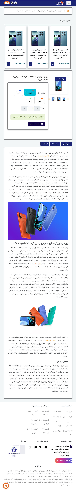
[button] (15, 2)
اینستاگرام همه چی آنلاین (62, 460)
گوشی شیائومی (44, 156)
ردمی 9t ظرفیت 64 (49, 340)
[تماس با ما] (6, 486)
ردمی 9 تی (37, 263)
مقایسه (59, 79)
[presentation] (68, 99)
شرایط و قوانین (56, 417)
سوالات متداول (56, 431)
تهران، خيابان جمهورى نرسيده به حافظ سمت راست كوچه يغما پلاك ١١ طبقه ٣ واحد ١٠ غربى (60, 450)
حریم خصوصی (67, 417)
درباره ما (69, 411)
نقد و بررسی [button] (67, 143)
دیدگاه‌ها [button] (45, 143)
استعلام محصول (35, 124)
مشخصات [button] (55, 143)
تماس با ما (57, 411)
